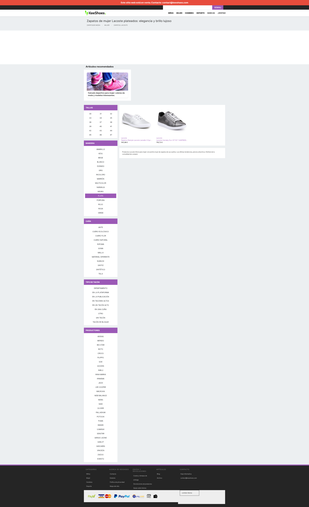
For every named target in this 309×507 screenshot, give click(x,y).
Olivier (100, 408)
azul (100, 153)
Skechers (100, 446)
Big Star (100, 345)
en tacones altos (100, 301)
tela (100, 274)
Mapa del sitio (114, 486)
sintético (100, 269)
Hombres (89, 482)
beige (100, 158)
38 (111, 122)
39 (90, 126)
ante (100, 227)
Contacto (113, 474)
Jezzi (100, 383)
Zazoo (101, 455)
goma (100, 248)
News (100, 400)
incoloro (100, 175)
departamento (100, 288)
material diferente (100, 257)
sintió (101, 265)
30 (90, 114)
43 (101, 131)
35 (111, 118)
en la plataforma (100, 292)
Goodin (100, 366)
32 (111, 114)
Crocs (101, 353)
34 (101, 118)
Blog (158, 474)
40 (101, 126)
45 (90, 135)
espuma (100, 244)
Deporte (89, 486)
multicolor (100, 183)
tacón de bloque (101, 322)
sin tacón (100, 318)
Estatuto (112, 478)
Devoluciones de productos (142, 484)
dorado (100, 166)
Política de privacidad (117, 482)
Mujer (88, 478)
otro (100, 313)
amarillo (100, 149)
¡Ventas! (222, 13)
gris (101, 170)
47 (111, 135)
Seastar (100, 433)
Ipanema (100, 379)
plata (100, 196)
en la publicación (100, 297)
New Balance (101, 395)
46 (101, 135)
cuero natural (101, 240)
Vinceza (100, 450)
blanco (100, 162)
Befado (100, 341)
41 (111, 126)
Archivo (159, 478)
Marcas (211, 13)
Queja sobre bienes (139, 488)
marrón (100, 179)
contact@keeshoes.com (175, 2)
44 (111, 131)
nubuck (100, 261)
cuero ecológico (100, 231)
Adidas (101, 336)
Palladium (100, 412)
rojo (100, 204)
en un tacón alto (100, 305)
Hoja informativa (186, 474)
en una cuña (100, 309)
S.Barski (100, 429)
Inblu (100, 370)
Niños (88, 474)
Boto (100, 349)
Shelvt (101, 442)
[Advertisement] (72, 47)
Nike (101, 404)
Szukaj (217, 7)
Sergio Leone (101, 438)
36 (90, 122)
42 (90, 131)
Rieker (100, 425)
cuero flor (100, 236)
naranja (101, 187)
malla (100, 253)
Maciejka (100, 391)
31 (101, 114)
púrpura (101, 200)
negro (101, 191)
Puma (100, 421)
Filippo (100, 357)
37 (101, 122)
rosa (100, 209)
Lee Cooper (100, 387)
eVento (100, 459)
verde (100, 213)
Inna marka (100, 374)
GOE (100, 362)
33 (90, 118)
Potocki (100, 417)
